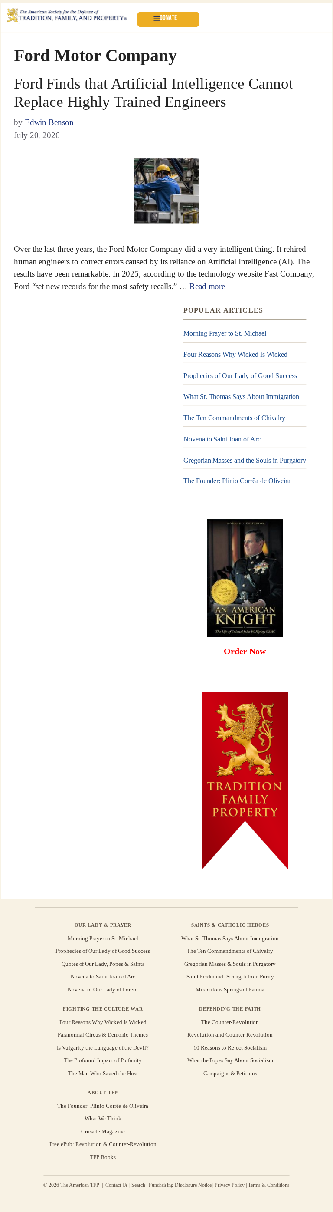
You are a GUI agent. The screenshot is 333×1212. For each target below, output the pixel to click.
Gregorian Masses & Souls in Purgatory (230, 964)
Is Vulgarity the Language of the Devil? (103, 1047)
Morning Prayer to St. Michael (224, 333)
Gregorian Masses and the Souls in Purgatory (245, 460)
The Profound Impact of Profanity (103, 1060)
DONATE (168, 17)
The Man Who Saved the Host (103, 1073)
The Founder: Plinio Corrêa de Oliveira (237, 481)
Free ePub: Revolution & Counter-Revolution (103, 1144)
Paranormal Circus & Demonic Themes (103, 1034)
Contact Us (116, 1185)
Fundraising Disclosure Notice (180, 1185)
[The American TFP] (66, 16)
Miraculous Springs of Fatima (230, 989)
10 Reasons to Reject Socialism (230, 1047)
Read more (207, 285)
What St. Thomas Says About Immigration (241, 396)
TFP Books (103, 1156)
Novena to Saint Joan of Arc (222, 439)
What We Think (103, 1118)
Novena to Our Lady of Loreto (103, 989)
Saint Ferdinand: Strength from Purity (230, 976)
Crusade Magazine (102, 1131)
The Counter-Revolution (230, 1022)
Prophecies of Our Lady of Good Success (240, 375)
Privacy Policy (230, 1185)
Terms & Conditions (269, 1185)
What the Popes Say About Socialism (230, 1060)
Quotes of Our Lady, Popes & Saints (103, 964)
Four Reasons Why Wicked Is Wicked (235, 354)
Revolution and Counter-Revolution (230, 1034)
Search (138, 1185)
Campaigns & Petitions (230, 1073)
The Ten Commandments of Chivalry (234, 418)
